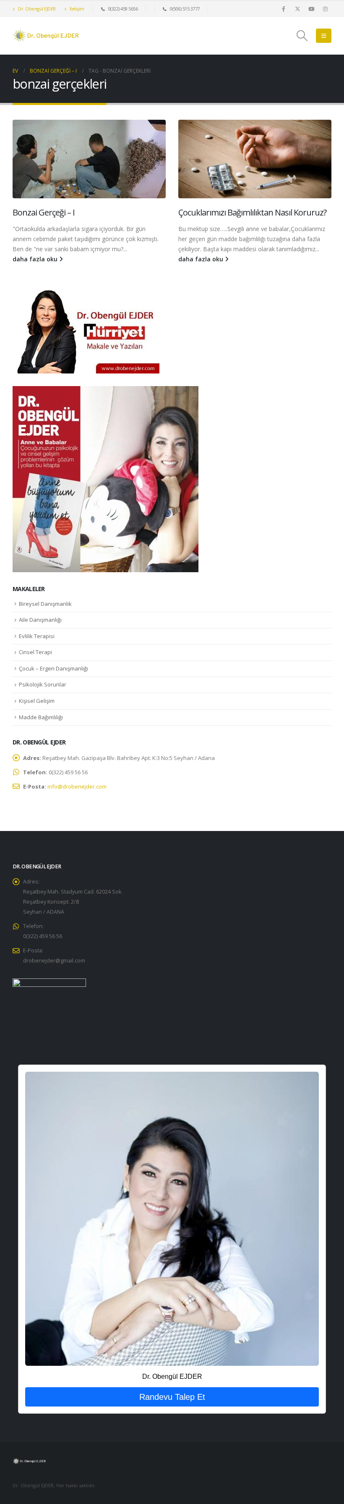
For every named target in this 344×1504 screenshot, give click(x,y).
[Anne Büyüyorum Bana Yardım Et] (105, 479)
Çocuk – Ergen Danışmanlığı (53, 668)
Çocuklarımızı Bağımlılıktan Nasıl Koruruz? (252, 212)
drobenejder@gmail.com (54, 960)
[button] (302, 35)
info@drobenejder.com (77, 786)
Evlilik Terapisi (37, 636)
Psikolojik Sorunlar (42, 684)
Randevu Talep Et (172, 1396)
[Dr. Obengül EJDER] (171, 1218)
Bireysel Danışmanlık (45, 603)
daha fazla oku (36, 259)
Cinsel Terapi (35, 652)
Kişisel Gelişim (37, 701)
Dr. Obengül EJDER (36, 8)
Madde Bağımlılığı (41, 717)
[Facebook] (283, 9)
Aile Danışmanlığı (40, 619)
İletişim (76, 8)
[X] (297, 9)
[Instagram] (325, 9)
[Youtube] (311, 9)
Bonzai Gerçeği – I (44, 212)
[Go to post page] (89, 159)
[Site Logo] (46, 35)
